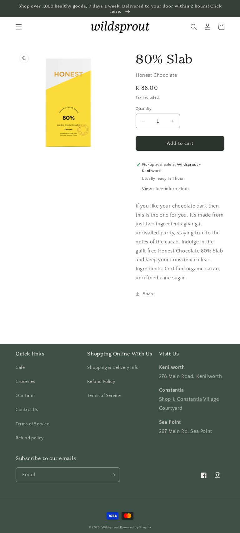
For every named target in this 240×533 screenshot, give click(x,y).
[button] (19, 27)
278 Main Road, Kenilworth (190, 376)
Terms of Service (32, 424)
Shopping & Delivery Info (112, 367)
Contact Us (27, 409)
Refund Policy (101, 381)
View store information (165, 188)
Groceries (25, 381)
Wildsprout (110, 527)
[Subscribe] (113, 474)
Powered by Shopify (135, 527)
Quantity (144, 108)
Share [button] (149, 293)
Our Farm (25, 395)
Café (20, 367)
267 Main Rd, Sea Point (185, 431)
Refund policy (30, 438)
